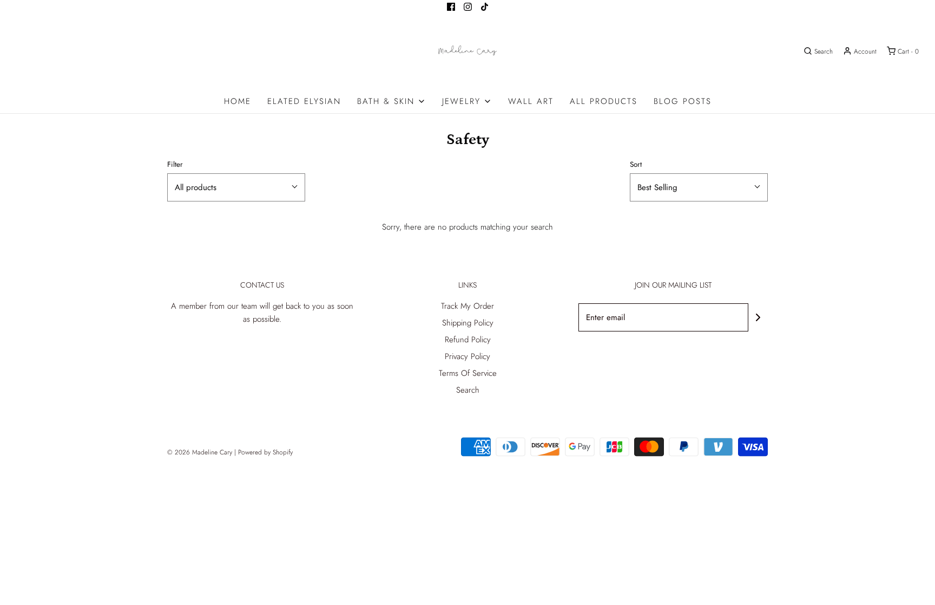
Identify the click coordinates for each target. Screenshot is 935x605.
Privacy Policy (467, 356)
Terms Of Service (468, 373)
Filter (175, 164)
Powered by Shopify (265, 452)
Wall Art (531, 101)
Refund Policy (468, 340)
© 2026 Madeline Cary (199, 452)
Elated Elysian (304, 101)
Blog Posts (683, 101)
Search (467, 390)
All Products (603, 101)
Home (237, 101)
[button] (236, 187)
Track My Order (467, 306)
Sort (636, 164)
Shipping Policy (467, 323)
